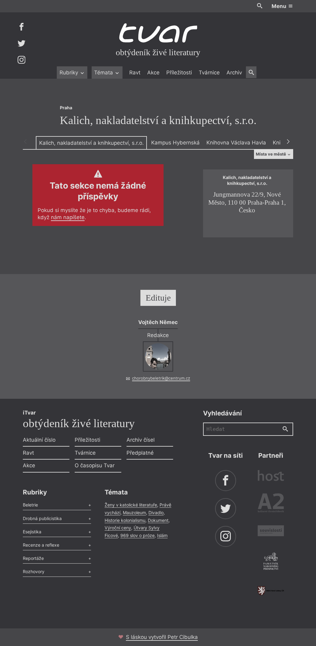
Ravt (134, 72)
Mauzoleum (134, 512)
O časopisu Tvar (94, 465)
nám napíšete (68, 217)
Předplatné (140, 453)
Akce (153, 72)
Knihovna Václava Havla (236, 143)
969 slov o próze (137, 535)
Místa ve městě (271, 154)
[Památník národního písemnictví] (271, 562)
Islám (162, 535)
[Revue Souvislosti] (271, 531)
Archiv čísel (141, 440)
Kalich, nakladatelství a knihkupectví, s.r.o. (91, 143)
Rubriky (70, 72)
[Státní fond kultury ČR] (271, 590)
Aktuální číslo (39, 440)
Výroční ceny (118, 527)
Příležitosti (179, 72)
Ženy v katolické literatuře (131, 504)
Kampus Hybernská (175, 143)
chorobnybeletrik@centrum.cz (161, 378)
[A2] (271, 504)
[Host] (271, 476)
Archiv (234, 72)
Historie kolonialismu (125, 520)
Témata (104, 72)
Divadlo (156, 512)
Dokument (158, 520)
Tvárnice (209, 72)
